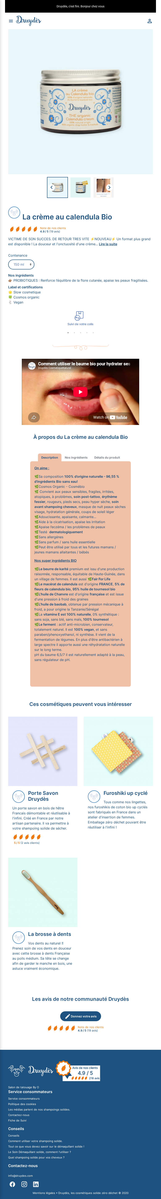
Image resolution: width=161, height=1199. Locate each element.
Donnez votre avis (81, 1016)
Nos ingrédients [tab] (76, 457)
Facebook (12, 1184)
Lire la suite (108, 244)
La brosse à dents (49, 934)
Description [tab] (49, 457)
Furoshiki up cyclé (126, 793)
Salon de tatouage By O (23, 1087)
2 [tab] (74, 333)
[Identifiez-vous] (150, 20)
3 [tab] (80, 333)
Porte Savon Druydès (43, 796)
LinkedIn (36, 1184)
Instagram (24, 1184)
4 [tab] (87, 333)
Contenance (17, 255)
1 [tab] (68, 333)
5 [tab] (93, 333)
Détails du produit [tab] (107, 457)
